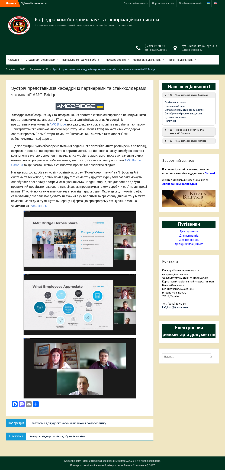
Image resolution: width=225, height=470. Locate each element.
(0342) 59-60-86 (155, 46)
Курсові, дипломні (175, 117)
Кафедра (13, 59)
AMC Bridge (58, 124)
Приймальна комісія (190, 3)
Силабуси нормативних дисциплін (184, 109)
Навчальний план (175, 106)
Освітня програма (175, 102)
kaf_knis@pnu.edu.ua (156, 50)
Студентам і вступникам (40, 59)
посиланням (38, 205)
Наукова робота (116, 59)
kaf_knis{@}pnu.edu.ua (175, 307)
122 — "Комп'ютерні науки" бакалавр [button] (188, 95)
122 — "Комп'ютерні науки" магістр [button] (187, 141)
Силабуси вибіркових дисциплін (183, 113)
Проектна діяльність (180, 59)
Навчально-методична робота (80, 59)
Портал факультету (163, 3)
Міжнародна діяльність (147, 59)
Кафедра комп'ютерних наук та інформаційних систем (97, 19)
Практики (170, 121)
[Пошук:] (187, 356)
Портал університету (136, 3)
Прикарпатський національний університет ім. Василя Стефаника (108, 465)
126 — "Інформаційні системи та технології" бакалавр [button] (186, 131)
